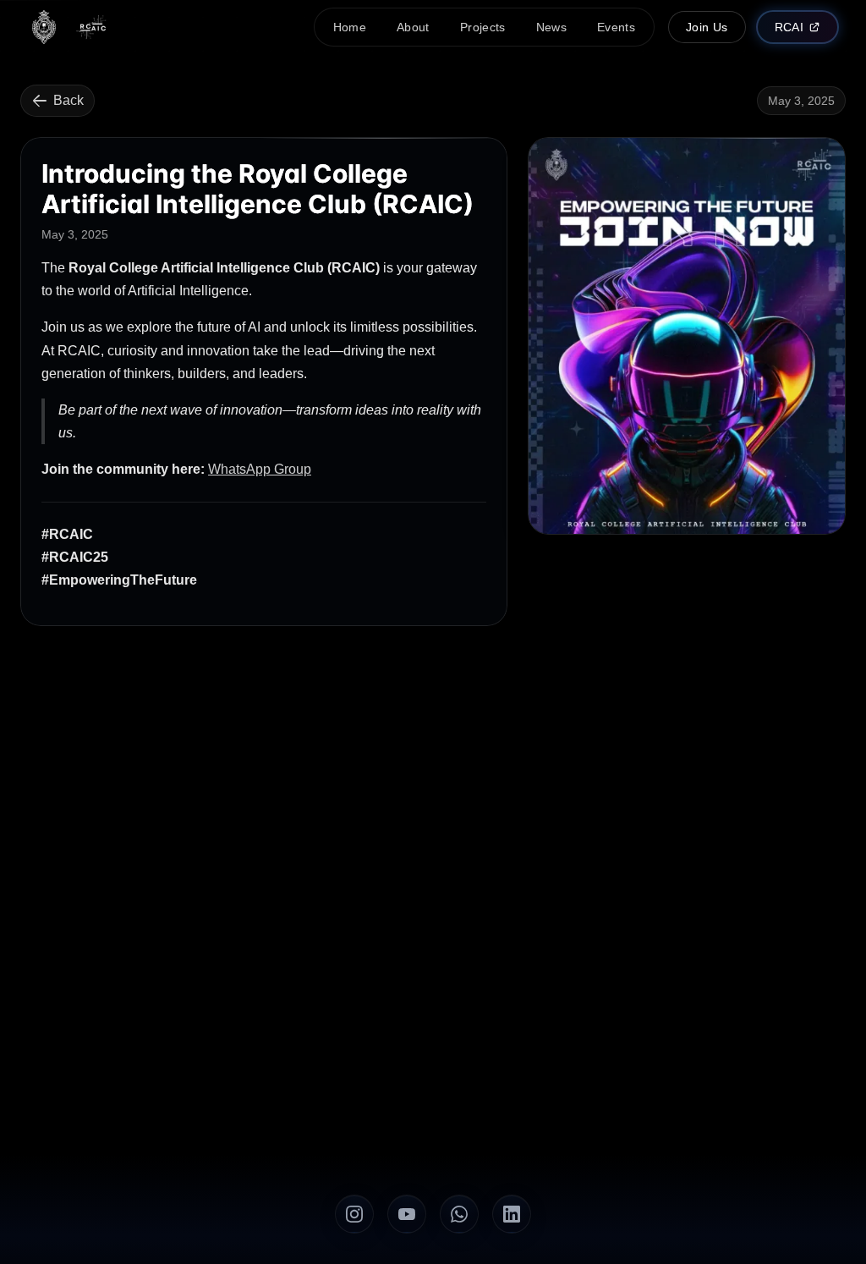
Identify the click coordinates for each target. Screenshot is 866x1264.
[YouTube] (406, 1214)
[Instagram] (354, 1214)
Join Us (706, 27)
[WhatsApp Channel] (459, 1214)
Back (68, 100)
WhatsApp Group (259, 469)
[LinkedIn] (511, 1214)
